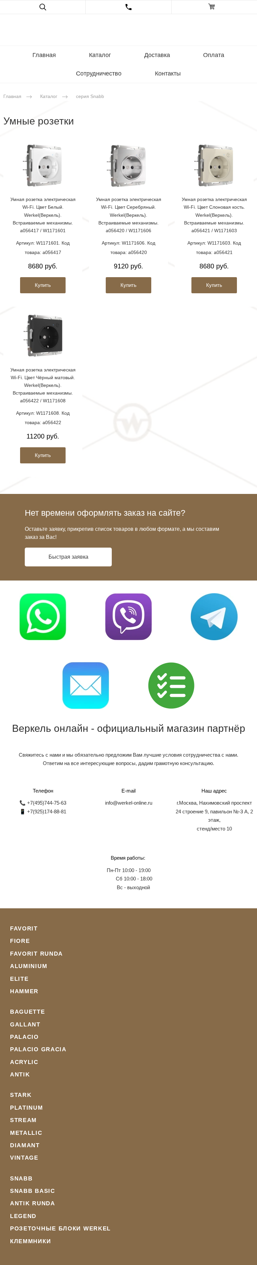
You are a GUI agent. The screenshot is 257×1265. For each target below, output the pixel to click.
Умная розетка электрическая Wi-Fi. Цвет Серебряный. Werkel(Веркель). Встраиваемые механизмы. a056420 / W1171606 (128, 215)
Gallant (25, 1024)
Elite (19, 979)
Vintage (24, 1158)
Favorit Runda (36, 954)
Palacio (24, 1037)
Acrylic (24, 1062)
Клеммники (30, 1241)
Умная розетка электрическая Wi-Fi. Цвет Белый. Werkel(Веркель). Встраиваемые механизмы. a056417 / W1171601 (43, 215)
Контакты (168, 73)
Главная (44, 55)
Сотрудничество (98, 73)
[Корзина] (214, 7)
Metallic (26, 1133)
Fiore (20, 941)
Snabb (21, 1178)
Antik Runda (32, 1203)
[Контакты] (128, 7)
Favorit (24, 928)
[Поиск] (42, 7)
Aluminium (28, 966)
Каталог (100, 55)
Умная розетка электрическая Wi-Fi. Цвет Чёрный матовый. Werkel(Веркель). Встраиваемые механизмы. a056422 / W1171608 (43, 385)
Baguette (27, 1012)
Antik (20, 1074)
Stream (23, 1120)
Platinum (26, 1108)
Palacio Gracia (38, 1049)
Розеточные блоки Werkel (60, 1228)
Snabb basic (32, 1191)
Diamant (25, 1145)
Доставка (157, 55)
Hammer (24, 991)
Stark (21, 1095)
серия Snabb (90, 96)
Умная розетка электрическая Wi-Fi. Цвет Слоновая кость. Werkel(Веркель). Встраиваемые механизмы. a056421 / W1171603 (214, 215)
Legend (23, 1216)
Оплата (213, 55)
